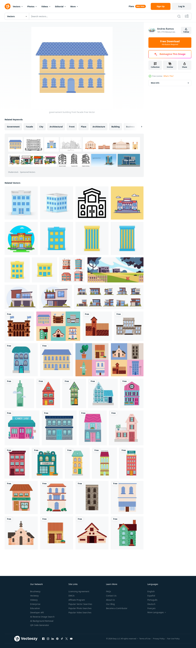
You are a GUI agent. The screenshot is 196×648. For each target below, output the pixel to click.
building (115, 126)
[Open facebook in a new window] (43, 638)
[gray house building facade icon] (93, 427)
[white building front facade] (56, 497)
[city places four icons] (92, 359)
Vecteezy (34, 595)
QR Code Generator (39, 625)
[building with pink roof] (131, 393)
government (13, 126)
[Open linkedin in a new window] (53, 638)
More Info (155, 83)
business (130, 126)
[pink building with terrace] (126, 427)
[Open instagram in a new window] (48, 638)
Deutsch (151, 604)
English (151, 591)
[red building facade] (17, 463)
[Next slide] (139, 126)
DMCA (71, 595)
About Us (110, 599)
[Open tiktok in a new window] (62, 638)
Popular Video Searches (79, 612)
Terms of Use (144, 638)
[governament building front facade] (56, 359)
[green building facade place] (127, 532)
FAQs (108, 591)
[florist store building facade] (47, 463)
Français (151, 608)
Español (151, 595)
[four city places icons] (127, 359)
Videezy (34, 599)
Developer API (37, 612)
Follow (186, 32)
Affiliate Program (76, 599)
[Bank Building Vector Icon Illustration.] (21, 238)
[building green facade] (104, 463)
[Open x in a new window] (66, 638)
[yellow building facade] (77, 463)
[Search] (179, 16)
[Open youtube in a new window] (71, 638)
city (41, 126)
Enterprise (35, 604)
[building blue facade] (103, 393)
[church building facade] (21, 532)
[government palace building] (19, 326)
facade (29, 126)
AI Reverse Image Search (42, 616)
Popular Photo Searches (80, 608)
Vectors (16, 6)
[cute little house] (56, 532)
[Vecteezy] (7, 6)
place (83, 126)
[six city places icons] (58, 326)
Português (152, 599)
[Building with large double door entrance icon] (92, 203)
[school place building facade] (92, 532)
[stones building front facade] (128, 326)
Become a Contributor (116, 608)
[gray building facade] (59, 427)
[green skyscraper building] (19, 393)
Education (35, 608)
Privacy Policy (159, 638)
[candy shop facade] (22, 427)
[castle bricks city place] (97, 326)
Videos (44, 6)
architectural (56, 126)
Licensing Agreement (78, 591)
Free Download (170, 43)
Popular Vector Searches (80, 604)
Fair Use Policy (173, 638)
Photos (30, 6)
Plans (131, 6)
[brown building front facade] (92, 497)
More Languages (155, 612)
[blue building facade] (21, 359)
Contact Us (111, 595)
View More (129, 160)
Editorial (59, 6)
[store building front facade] (127, 497)
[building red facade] (48, 393)
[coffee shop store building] (21, 497)
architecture (99, 126)
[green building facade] (74, 393)
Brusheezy (35, 591)
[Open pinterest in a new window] (57, 638)
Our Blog (110, 604)
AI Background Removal (41, 621)
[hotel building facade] (131, 463)
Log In (181, 6)
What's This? (169, 76)
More (73, 6)
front (72, 126)
